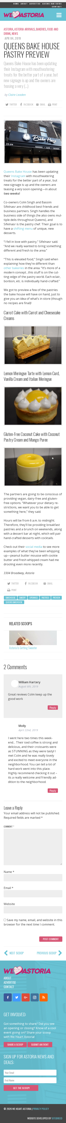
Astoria (8, 29)
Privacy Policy (41, 1109)
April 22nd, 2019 (28, 730)
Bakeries (41, 29)
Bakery (22, 597)
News (15, 33)
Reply (53, 707)
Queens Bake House (18, 172)
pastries (45, 597)
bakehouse (10, 597)
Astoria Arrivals (24, 29)
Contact (57, 6)
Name (9, 872)
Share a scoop (15, 1044)
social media (33, 547)
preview (56, 597)
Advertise (35, 3)
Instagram (18, 176)
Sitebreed (57, 1118)
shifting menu (23, 229)
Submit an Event (40, 1044)
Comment (9, 826)
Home (16, 3)
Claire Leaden (17, 95)
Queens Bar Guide (52, 3)
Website (9, 904)
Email (8, 888)
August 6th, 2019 (28, 686)
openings (34, 597)
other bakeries (14, 268)
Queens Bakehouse (14, 602)
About (24, 3)
